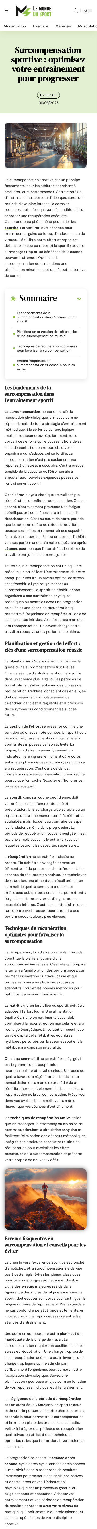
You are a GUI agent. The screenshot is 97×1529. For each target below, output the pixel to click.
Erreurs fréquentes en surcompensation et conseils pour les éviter (46, 365)
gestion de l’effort (25, 726)
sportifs (11, 227)
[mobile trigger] (9, 10)
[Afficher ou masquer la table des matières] (69, 299)
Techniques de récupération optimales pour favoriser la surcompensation (47, 348)
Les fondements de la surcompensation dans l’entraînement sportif (46, 317)
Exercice (48, 95)
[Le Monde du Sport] (34, 10)
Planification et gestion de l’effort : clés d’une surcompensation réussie (47, 333)
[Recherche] (76, 10)
